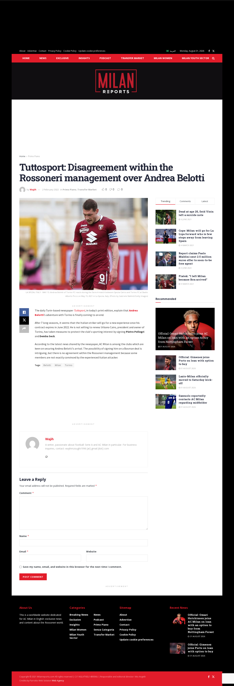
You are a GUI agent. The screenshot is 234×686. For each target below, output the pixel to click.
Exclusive (62, 58)
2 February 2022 (50, 189)
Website (91, 551)
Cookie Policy (69, 50)
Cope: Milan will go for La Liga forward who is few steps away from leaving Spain (196, 236)
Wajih (33, 189)
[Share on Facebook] (24, 312)
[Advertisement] (103, 24)
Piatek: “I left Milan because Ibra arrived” (193, 277)
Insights (84, 58)
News (42, 58)
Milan (58, 365)
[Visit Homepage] (117, 81)
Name (24, 536)
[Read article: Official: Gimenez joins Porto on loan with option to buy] (166, 362)
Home (26, 58)
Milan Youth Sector (195, 58)
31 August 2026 (167, 346)
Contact (42, 50)
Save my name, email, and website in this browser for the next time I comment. (72, 566)
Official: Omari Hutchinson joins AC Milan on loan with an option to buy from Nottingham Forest (183, 337)
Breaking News (79, 614)
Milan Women (163, 58)
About (22, 50)
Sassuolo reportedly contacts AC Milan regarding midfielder (193, 399)
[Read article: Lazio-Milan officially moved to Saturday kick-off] (166, 382)
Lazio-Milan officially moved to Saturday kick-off (196, 380)
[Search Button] (213, 58)
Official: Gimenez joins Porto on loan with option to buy (196, 360)
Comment (26, 493)
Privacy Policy (54, 50)
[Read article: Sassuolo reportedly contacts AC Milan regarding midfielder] (166, 401)
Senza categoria (104, 629)
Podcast (105, 58)
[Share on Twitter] (24, 320)
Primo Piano (34, 156)
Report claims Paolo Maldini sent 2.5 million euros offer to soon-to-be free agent (195, 258)
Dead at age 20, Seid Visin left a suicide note (196, 213)
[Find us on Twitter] (213, 51)
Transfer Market (132, 58)
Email (23, 551)
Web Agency (58, 680)
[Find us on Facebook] (209, 51)
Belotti (47, 365)
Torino (68, 365)
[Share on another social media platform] (24, 329)
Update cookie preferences (91, 50)
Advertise (32, 50)
